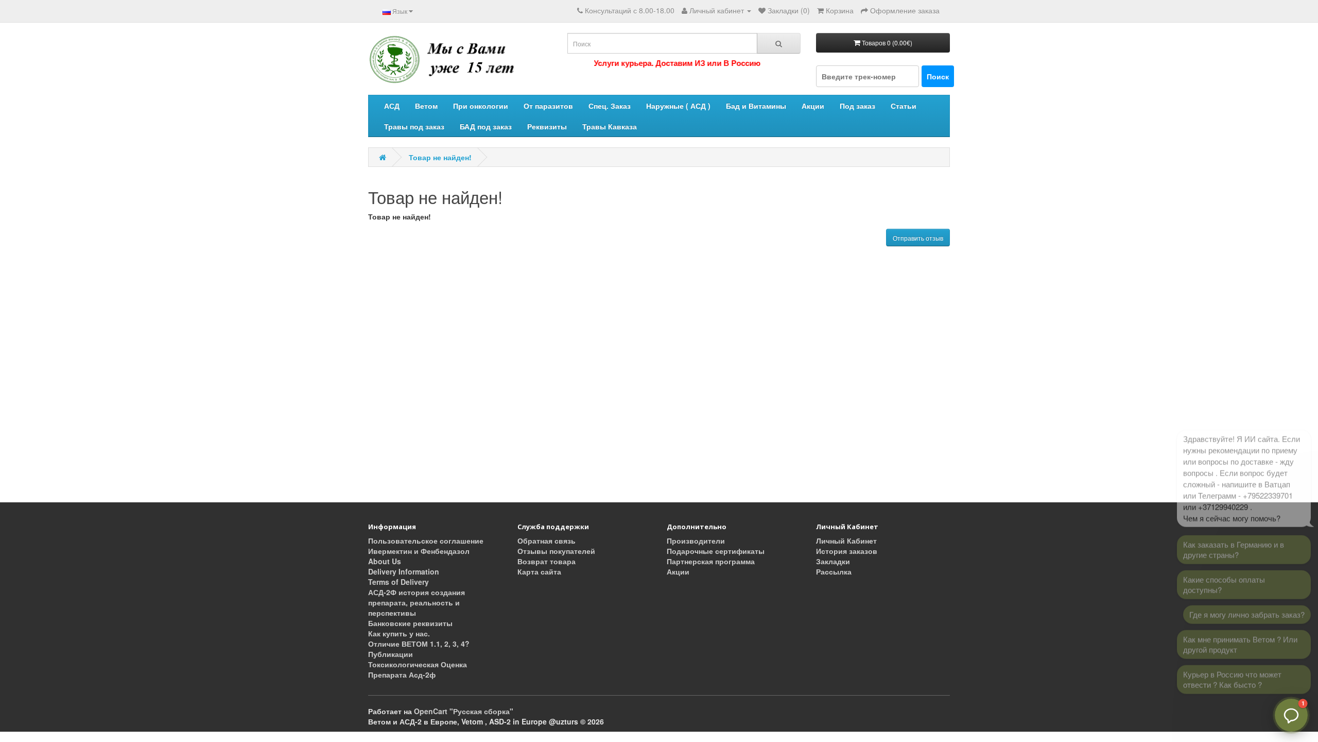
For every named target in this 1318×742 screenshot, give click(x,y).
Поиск (938, 76)
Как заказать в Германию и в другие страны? (1233, 543)
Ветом (426, 105)
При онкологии (480, 105)
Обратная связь (546, 540)
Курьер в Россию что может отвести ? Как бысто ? (1232, 673)
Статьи (903, 105)
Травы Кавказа (609, 126)
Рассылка (834, 571)
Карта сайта (539, 571)
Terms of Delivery (398, 582)
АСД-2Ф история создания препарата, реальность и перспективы (416, 602)
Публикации (390, 654)
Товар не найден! (440, 157)
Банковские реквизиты (410, 623)
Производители (696, 540)
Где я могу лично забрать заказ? (1247, 608)
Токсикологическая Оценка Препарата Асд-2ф (417, 669)
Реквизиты (547, 126)
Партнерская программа (711, 561)
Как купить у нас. (399, 633)
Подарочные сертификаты (716, 551)
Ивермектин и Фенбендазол (419, 551)
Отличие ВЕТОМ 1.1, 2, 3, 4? (419, 643)
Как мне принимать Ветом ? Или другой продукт (1240, 638)
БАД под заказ (486, 126)
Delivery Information (403, 571)
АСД (392, 105)
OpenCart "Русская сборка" (463, 711)
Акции (813, 105)
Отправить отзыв (918, 237)
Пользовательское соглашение (425, 540)
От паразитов (548, 105)
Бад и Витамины (756, 105)
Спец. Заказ (609, 105)
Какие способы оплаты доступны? (1224, 578)
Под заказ (857, 105)
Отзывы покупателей (556, 551)
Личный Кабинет (846, 540)
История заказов (846, 551)
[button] (1291, 715)
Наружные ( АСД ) (678, 105)
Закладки (833, 561)
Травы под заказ (414, 126)
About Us (384, 561)
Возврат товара (546, 561)
